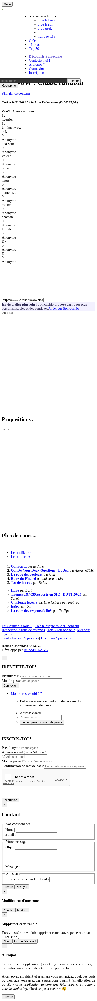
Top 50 (34, 49)
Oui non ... (19, 566)
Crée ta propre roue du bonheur (57, 626)
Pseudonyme (11, 748)
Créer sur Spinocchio (64, 308)
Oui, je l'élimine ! (25, 941)
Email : (10, 834)
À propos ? (37, 64)
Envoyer (21, 887)
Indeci (15, 606)
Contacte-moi (11, 638)
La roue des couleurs (27, 574)
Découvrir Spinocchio (45, 56)
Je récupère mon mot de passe (42, 722)
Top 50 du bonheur (61, 630)
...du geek (45, 28)
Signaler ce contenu (16, 93)
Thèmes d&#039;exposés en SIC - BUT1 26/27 (46, 594)
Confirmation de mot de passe (23, 766)
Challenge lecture (24, 602)
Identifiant (9, 676)
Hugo (15, 590)
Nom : (9, 830)
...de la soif (45, 24)
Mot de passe (11, 681)
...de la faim (46, 20)
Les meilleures (21, 552)
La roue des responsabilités (31, 611)
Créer (33, 40)
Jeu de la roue (21, 583)
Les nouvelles (20, 557)
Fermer (8, 887)
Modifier (22, 910)
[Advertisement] (48, 363)
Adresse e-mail (24, 752)
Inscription (36, 73)
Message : (12, 867)
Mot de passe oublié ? (26, 693)
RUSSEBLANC (36, 650)
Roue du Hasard (23, 578)
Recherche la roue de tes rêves (23, 630)
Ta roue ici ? (46, 36)
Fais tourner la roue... (17, 626)
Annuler (9, 910)
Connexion (37, 68)
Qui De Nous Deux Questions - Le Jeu (40, 570)
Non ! (7, 941)
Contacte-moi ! (39, 60)
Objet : (10, 847)
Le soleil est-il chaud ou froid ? (27, 879)
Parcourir (36, 45)
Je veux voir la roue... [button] (44, 16)
